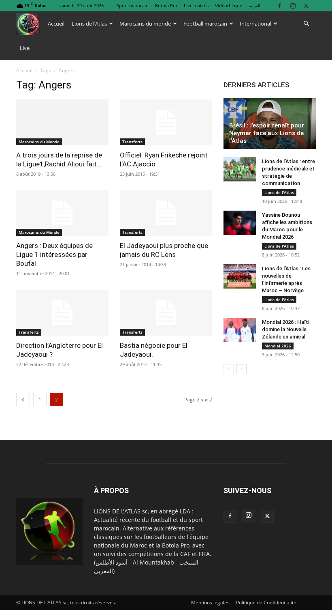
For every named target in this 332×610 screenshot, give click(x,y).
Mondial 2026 (277, 346)
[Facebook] (279, 5)
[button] (306, 24)
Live (25, 48)
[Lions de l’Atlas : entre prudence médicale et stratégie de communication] (239, 169)
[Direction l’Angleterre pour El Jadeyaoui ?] (62, 313)
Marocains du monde (145, 23)
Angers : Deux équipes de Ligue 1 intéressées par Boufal (54, 254)
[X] (306, 5)
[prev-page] (23, 399)
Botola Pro (166, 5)
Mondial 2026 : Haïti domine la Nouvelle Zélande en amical (285, 329)
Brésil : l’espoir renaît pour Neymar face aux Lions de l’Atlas (266, 133)
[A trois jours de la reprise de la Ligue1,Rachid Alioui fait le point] (62, 122)
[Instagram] (293, 5)
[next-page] (241, 369)
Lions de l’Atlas (89, 23)
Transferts (132, 141)
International (255, 23)
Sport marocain (133, 5)
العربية (254, 5)
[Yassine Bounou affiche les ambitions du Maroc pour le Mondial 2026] (239, 223)
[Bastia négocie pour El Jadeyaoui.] (166, 313)
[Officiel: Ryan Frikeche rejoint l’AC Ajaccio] (166, 122)
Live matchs (196, 5)
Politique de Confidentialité (266, 602)
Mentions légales (210, 602)
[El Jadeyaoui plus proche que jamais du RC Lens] (166, 213)
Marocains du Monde (39, 141)
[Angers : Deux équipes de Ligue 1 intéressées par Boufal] (62, 213)
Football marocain (205, 23)
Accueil (56, 23)
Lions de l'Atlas (279, 192)
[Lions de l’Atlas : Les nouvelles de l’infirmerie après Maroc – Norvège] (239, 276)
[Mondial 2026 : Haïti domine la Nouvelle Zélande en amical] (239, 330)
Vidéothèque (228, 5)
